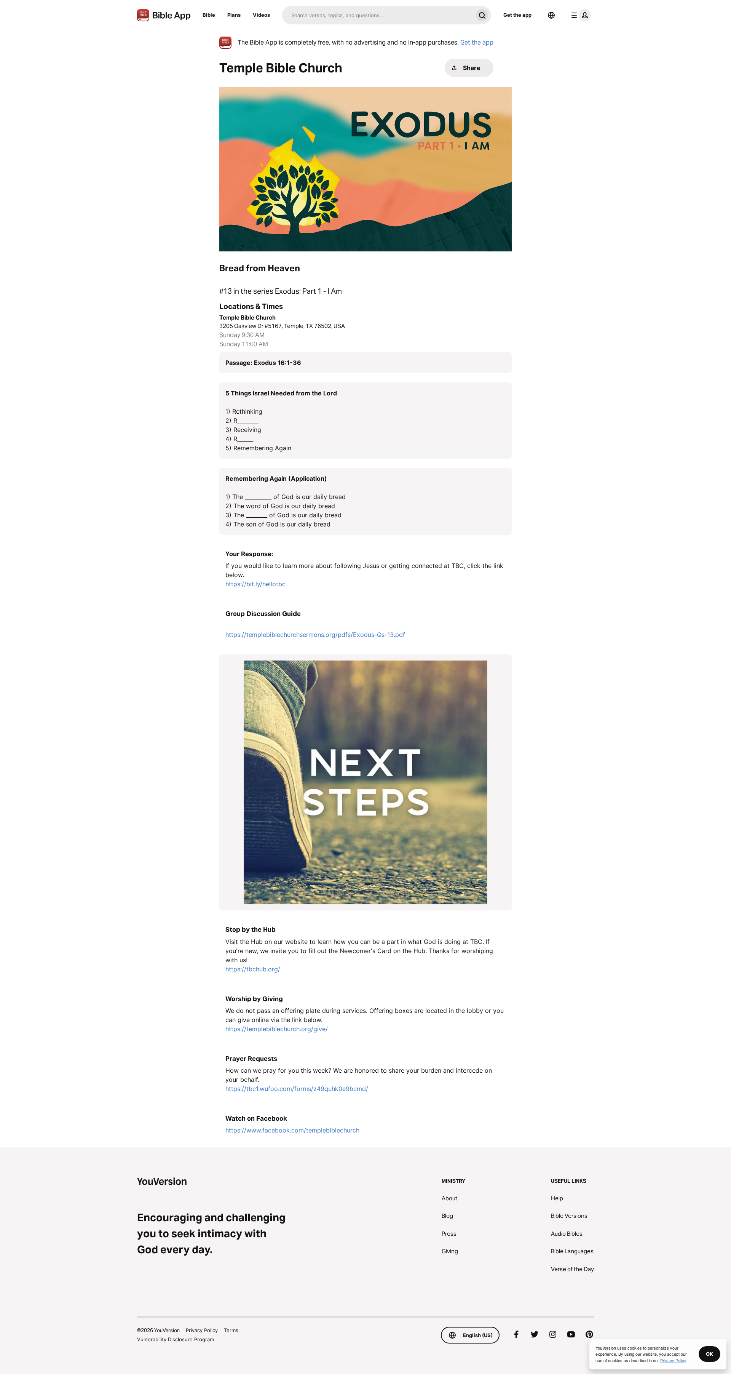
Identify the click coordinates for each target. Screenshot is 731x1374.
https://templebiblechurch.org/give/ (276, 1029)
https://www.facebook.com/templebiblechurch (292, 1130)
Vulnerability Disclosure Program (175, 1339)
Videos (261, 15)
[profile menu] (579, 15)
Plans (234, 15)
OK (709, 1354)
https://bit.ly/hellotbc (255, 584)
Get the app (517, 15)
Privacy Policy (202, 1330)
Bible (209, 15)
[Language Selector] (551, 15)
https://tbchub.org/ (252, 969)
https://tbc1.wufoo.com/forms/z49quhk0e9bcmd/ (296, 1088)
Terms (231, 1330)
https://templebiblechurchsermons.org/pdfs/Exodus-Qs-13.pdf (315, 634)
